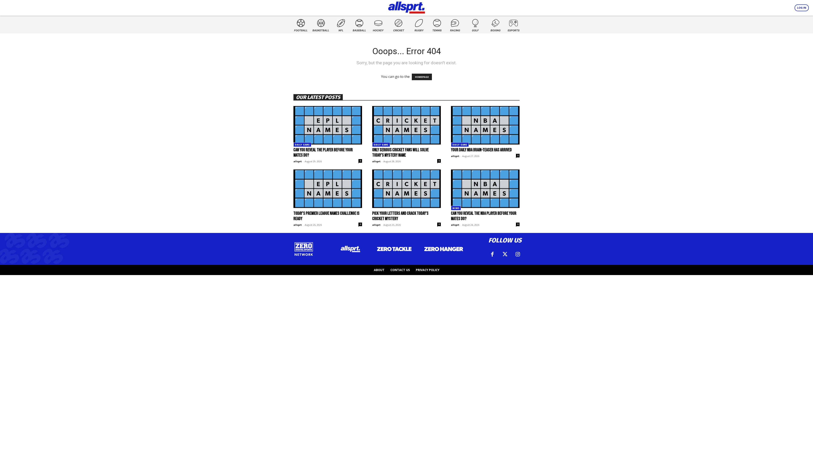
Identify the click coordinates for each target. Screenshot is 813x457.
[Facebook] (492, 254)
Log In (801, 8)
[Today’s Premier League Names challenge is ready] (327, 188)
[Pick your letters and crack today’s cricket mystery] (406, 188)
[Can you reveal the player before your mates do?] (327, 125)
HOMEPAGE (422, 76)
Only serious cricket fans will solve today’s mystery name (400, 152)
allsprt (297, 161)
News (455, 208)
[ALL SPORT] (406, 7)
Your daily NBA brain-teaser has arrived (481, 150)
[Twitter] (505, 254)
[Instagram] (517, 254)
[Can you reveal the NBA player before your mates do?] (485, 188)
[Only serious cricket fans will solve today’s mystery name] (406, 125)
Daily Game (302, 144)
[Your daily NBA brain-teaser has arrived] (485, 125)
